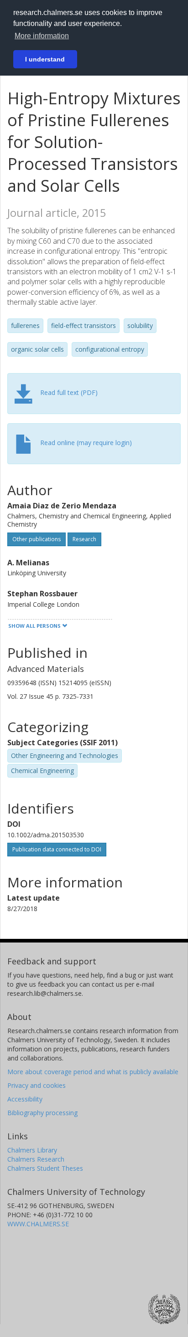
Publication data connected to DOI (56, 849)
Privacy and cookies (36, 1085)
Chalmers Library (32, 1150)
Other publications (36, 539)
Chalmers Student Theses (45, 1168)
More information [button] (42, 36)
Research (84, 539)
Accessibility (24, 1099)
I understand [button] (45, 59)
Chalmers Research (35, 1159)
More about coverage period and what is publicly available (92, 1071)
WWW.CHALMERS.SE (38, 1223)
